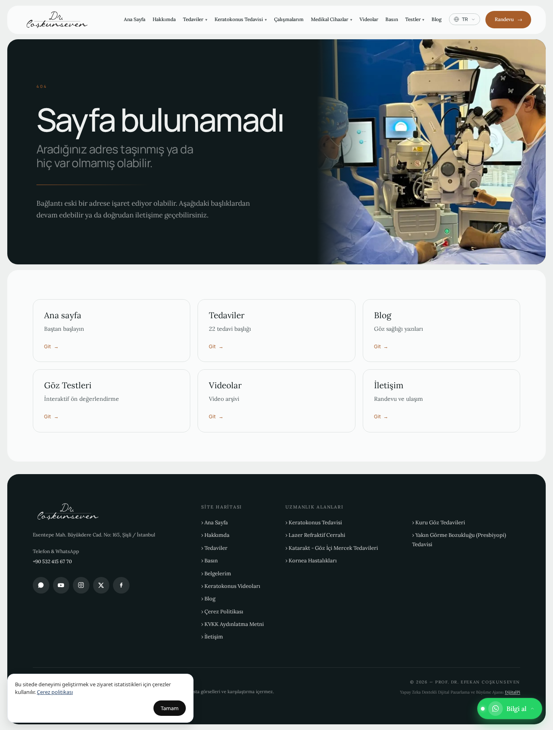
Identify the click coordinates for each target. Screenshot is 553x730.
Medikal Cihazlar (331, 19)
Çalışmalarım (289, 19)
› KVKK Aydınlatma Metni (232, 624)
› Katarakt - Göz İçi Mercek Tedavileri (331, 548)
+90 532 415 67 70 (52, 561)
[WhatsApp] (41, 585)
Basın (391, 19)
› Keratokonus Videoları (230, 586)
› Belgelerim (216, 573)
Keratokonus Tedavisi (241, 19)
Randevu (508, 19)
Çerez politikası (55, 692)
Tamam (170, 708)
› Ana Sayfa (214, 522)
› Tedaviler (214, 548)
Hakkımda (164, 19)
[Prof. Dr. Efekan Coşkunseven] (59, 19)
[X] (101, 585)
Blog (437, 19)
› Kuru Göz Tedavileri (438, 522)
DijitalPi (512, 692)
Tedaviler (195, 19)
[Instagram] (81, 585)
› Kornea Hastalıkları (311, 560)
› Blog (208, 598)
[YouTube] (61, 585)
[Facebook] (121, 585)
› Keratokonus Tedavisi (313, 522)
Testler (415, 19)
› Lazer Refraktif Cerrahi (315, 535)
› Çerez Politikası (222, 611)
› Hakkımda (215, 535)
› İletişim (212, 636)
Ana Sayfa (134, 19)
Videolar (368, 19)
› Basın (209, 560)
